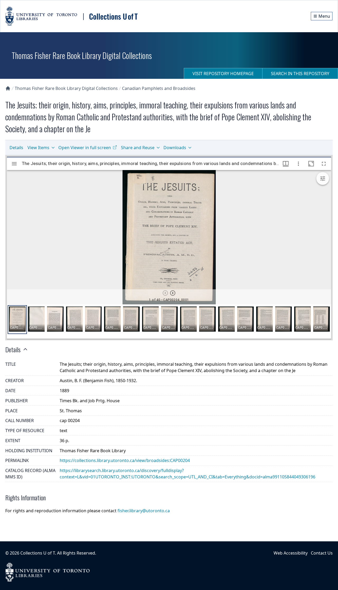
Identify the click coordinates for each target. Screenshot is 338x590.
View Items (38, 147)
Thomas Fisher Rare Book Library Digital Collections (66, 88)
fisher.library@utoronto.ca (144, 511)
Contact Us (322, 553)
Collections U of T (37, 553)
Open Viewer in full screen (84, 147)
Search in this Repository (300, 73)
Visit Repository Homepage (223, 73)
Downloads (174, 147)
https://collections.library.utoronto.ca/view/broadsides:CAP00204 (125, 460)
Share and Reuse (137, 147)
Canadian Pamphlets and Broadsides (158, 88)
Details (16, 147)
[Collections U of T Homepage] (8, 88)
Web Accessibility (291, 553)
